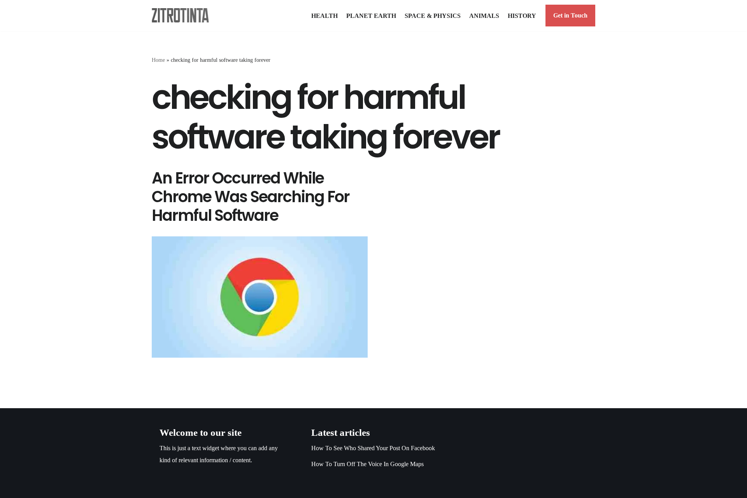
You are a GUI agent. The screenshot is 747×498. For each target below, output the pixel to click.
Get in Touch (570, 15)
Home (158, 60)
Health (324, 15)
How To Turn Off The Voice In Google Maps (367, 464)
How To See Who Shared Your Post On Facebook (373, 448)
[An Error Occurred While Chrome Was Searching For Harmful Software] (260, 297)
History (522, 15)
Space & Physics (433, 15)
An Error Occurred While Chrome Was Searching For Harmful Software (250, 196)
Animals (484, 15)
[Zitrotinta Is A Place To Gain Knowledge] (182, 15)
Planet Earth (371, 15)
